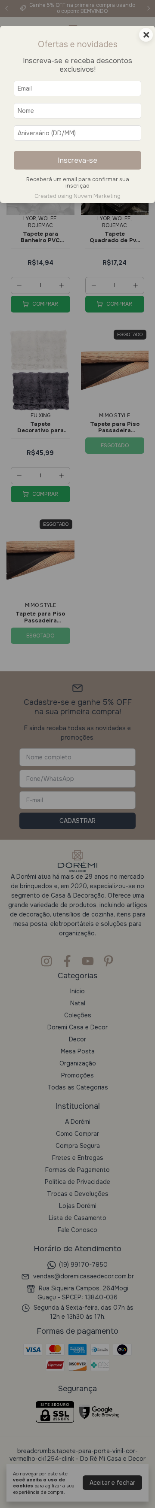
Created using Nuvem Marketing (77, 196)
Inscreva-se (77, 160)
